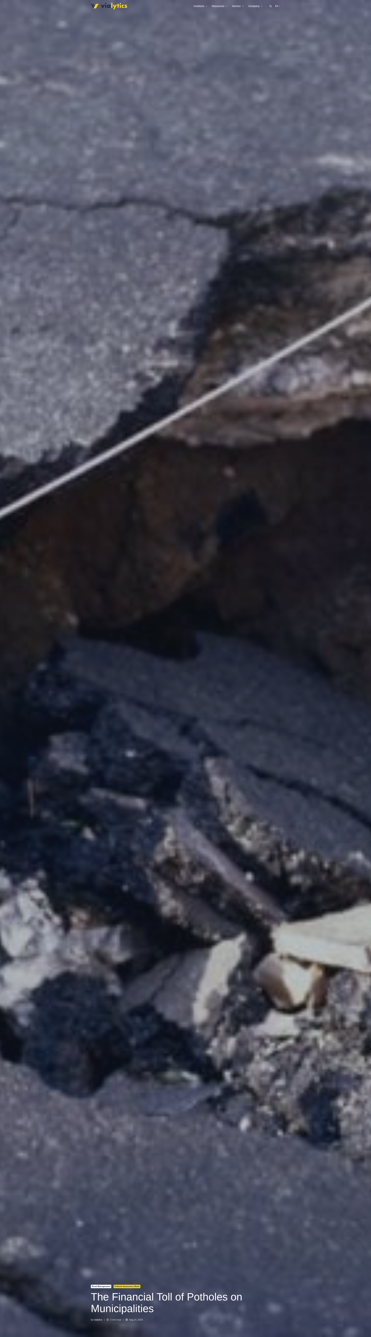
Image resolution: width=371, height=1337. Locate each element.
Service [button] (236, 6)
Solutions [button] (198, 6)
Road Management (101, 1286)
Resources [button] (218, 6)
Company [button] (253, 6)
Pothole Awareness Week (127, 1286)
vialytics (98, 1319)
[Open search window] (270, 6)
